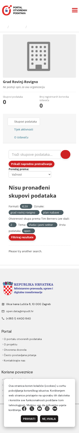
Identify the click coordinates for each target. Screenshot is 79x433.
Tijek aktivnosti (23, 129)
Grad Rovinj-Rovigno (46, 27)
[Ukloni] (29, 206)
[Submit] (65, 154)
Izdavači (17, 27)
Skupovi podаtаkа (25, 121)
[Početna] (4, 27)
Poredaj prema (18, 169)
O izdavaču (20, 137)
